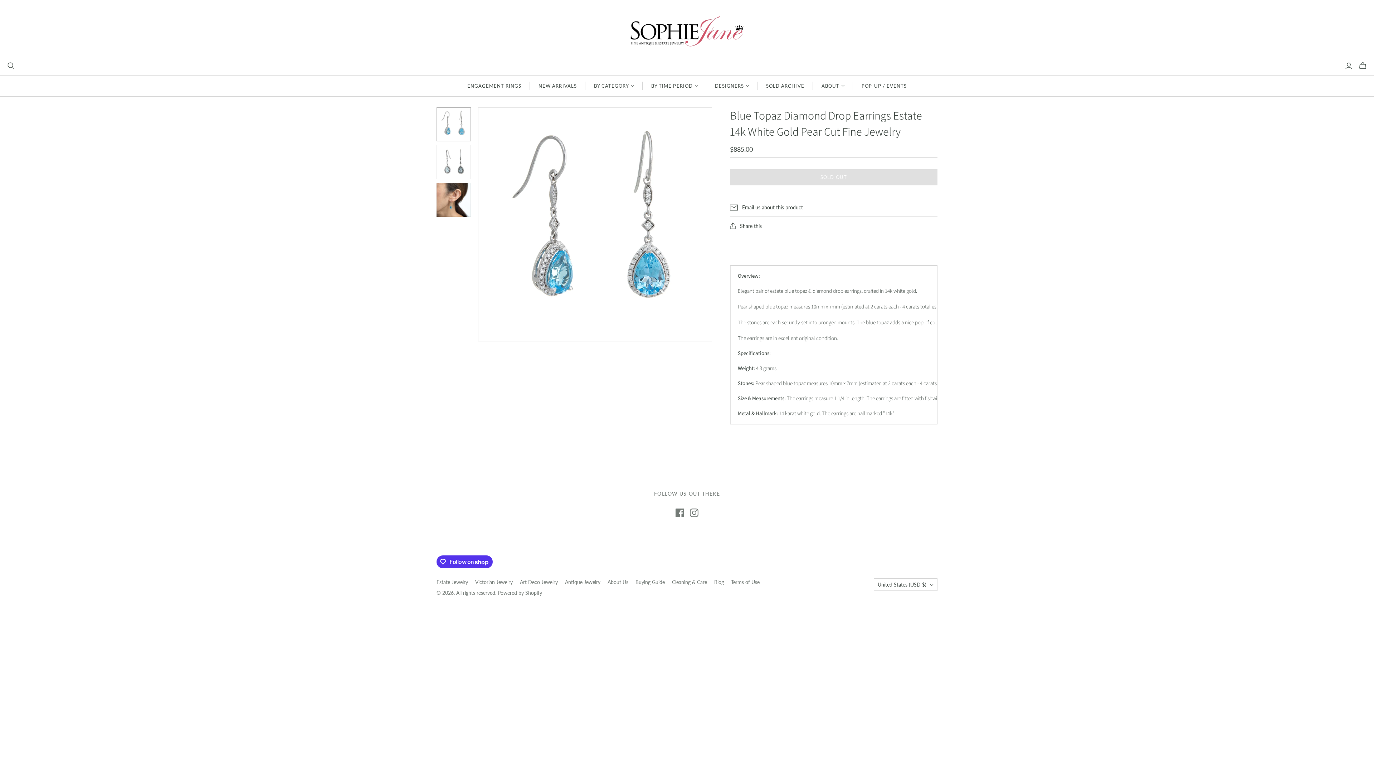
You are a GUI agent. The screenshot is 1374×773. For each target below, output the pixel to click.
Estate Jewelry (452, 582)
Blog (719, 582)
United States (902, 585)
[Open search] (11, 65)
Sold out (833, 177)
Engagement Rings (494, 86)
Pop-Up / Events (884, 86)
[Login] (1349, 66)
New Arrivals (557, 86)
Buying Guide (650, 582)
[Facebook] (680, 513)
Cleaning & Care (689, 582)
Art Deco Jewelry (539, 582)
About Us (618, 582)
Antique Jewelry (582, 582)
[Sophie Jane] (687, 31)
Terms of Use (745, 582)
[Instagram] (694, 513)
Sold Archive (785, 86)
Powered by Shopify (520, 593)
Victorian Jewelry (494, 582)
